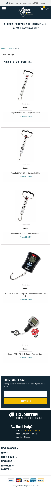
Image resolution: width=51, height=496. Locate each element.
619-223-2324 (32, 430)
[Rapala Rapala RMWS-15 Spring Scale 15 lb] (25, 206)
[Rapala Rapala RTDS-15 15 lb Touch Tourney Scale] (25, 326)
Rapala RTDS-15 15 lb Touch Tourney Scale (25, 354)
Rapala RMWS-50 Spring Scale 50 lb (25, 113)
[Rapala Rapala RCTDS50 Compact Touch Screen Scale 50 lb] (25, 266)
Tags (10, 48)
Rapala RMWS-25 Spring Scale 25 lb (25, 173)
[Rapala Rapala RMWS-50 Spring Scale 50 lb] (25, 85)
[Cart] (41, 9)
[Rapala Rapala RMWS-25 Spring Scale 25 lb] (25, 145)
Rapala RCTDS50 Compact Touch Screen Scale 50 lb (25, 295)
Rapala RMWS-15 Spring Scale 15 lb (25, 233)
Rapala (25, 108)
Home (3, 48)
